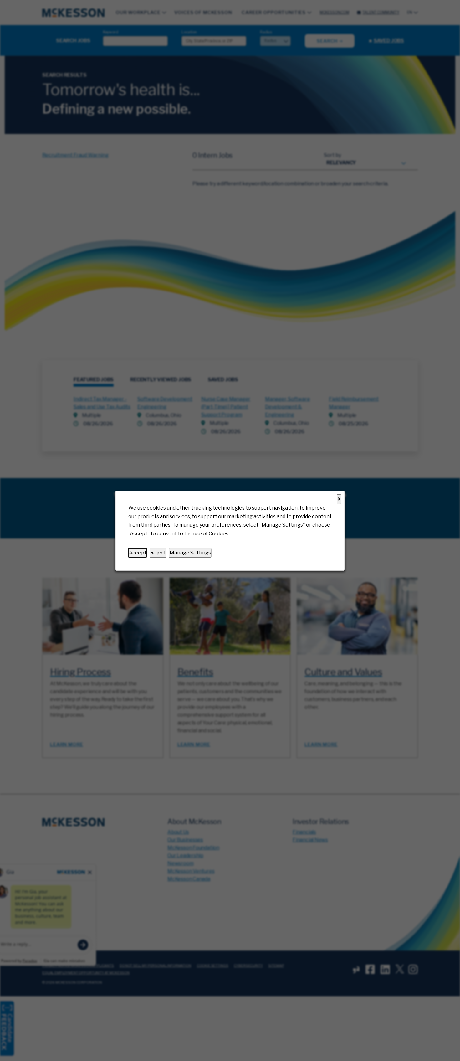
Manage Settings (190, 552)
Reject (158, 552)
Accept (137, 552)
